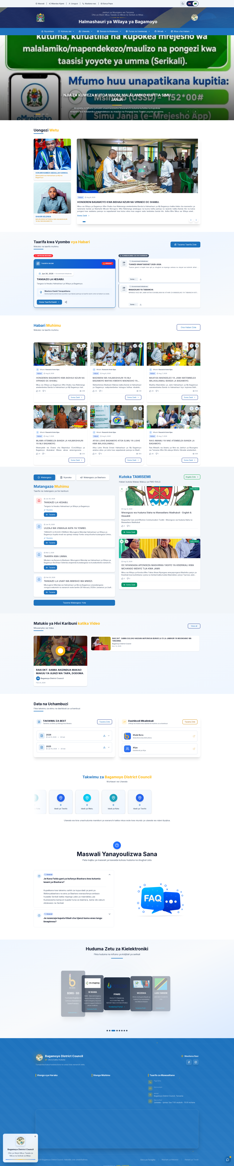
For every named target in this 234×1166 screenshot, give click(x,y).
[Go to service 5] (118, 1030)
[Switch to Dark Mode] (182, 3)
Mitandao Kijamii (57, 4)
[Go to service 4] (114, 1030)
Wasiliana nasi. (90, 4)
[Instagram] (195, 1062)
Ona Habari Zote (188, 327)
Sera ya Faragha (147, 1159)
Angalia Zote (191, 477)
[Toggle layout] (35, 1136)
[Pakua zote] (104, 736)
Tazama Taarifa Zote (186, 244)
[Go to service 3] (112, 1030)
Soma (132, 279)
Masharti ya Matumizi (170, 1160)
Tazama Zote (104, 722)
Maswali (41, 4)
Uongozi (74, 4)
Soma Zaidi (84, 216)
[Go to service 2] (109, 1030)
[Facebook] (189, 1062)
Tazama (52, 514)
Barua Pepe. (108, 4)
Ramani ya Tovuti (191, 1160)
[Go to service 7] (124, 1030)
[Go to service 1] (107, 1030)
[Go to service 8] (126, 1030)
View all (194, 626)
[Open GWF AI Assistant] (227, 1159)
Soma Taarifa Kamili (48, 302)
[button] (74, 888)
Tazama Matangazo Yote (74, 603)
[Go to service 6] (122, 1030)
